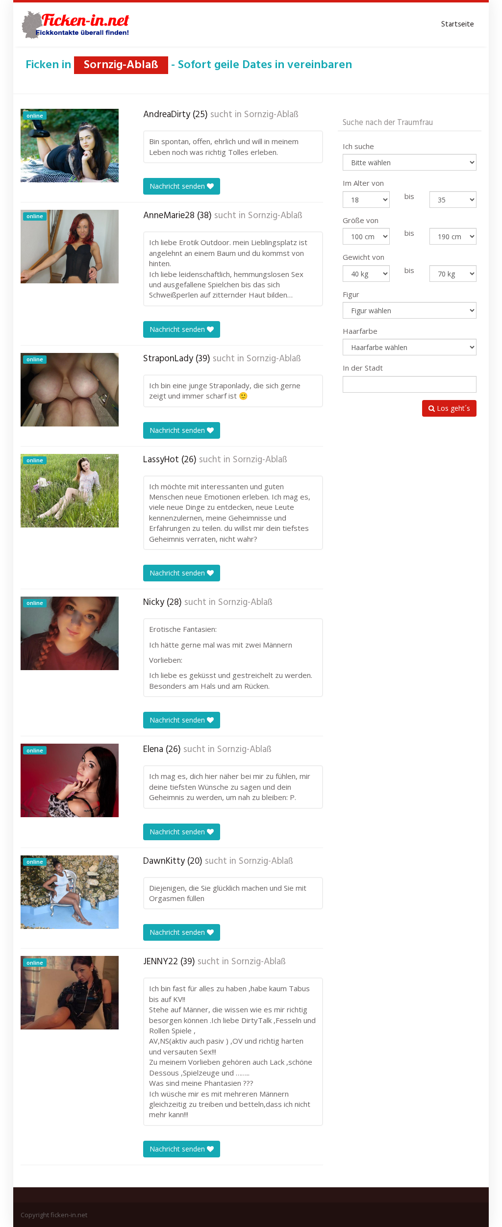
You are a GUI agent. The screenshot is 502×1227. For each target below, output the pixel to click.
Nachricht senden (178, 186)
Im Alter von (363, 183)
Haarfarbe (360, 331)
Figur (351, 294)
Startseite (457, 24)
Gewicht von (363, 257)
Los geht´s (452, 408)
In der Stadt (363, 368)
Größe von (360, 220)
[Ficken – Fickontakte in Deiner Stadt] (77, 24)
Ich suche (358, 146)
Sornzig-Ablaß (271, 115)
